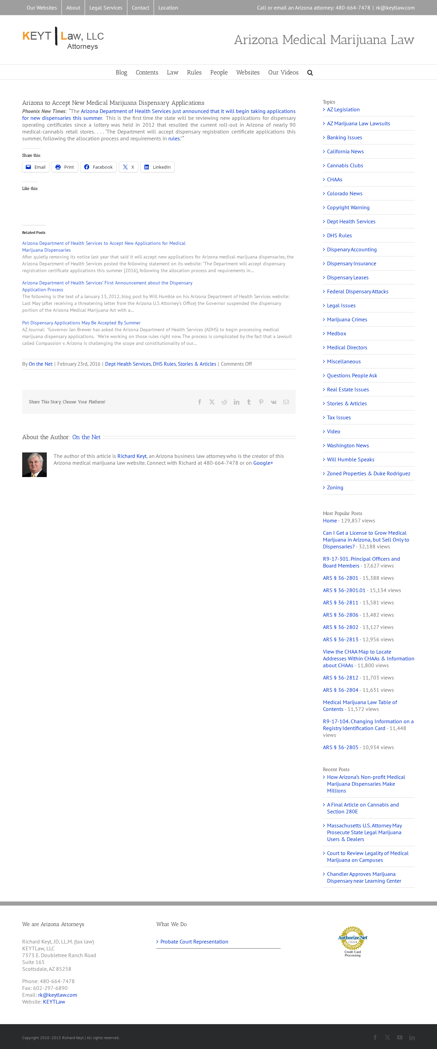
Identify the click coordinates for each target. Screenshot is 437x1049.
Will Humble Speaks (351, 459)
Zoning (335, 487)
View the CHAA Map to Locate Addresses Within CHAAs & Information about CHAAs (368, 658)
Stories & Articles (197, 364)
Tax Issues (339, 417)
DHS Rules (164, 364)
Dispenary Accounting (352, 249)
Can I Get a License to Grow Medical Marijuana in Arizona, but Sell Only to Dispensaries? (366, 539)
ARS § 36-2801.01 (344, 590)
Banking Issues (344, 137)
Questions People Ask (352, 375)
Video (333, 431)
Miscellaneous (344, 361)
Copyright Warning (348, 207)
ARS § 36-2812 (340, 677)
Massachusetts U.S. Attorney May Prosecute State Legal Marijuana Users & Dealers (364, 832)
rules (174, 138)
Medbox (336, 333)
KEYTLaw (54, 1001)
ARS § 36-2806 (340, 614)
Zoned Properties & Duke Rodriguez (368, 473)
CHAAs (334, 179)
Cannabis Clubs (345, 165)
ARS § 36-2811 (340, 602)
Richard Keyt (131, 455)
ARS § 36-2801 (340, 577)
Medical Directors (347, 347)
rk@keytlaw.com (395, 7)
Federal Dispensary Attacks (358, 291)
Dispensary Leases (348, 277)
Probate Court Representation (194, 941)
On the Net (41, 364)
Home (330, 520)
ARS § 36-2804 (340, 689)
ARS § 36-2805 (340, 747)
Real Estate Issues (348, 389)
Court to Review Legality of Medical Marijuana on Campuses (368, 856)
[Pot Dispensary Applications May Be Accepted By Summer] (162, 333)
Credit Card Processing (352, 953)
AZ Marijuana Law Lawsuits (358, 123)
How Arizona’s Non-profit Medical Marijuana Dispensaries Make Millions (366, 783)
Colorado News (345, 193)
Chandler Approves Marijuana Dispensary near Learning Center (364, 877)
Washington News (348, 445)
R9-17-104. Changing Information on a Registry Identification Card (368, 724)
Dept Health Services (128, 364)
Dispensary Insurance (351, 263)
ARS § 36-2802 (340, 627)
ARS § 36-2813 (340, 639)
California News (345, 151)
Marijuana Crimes (347, 319)
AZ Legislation (343, 109)
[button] (310, 72)
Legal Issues (341, 305)
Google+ (263, 462)
